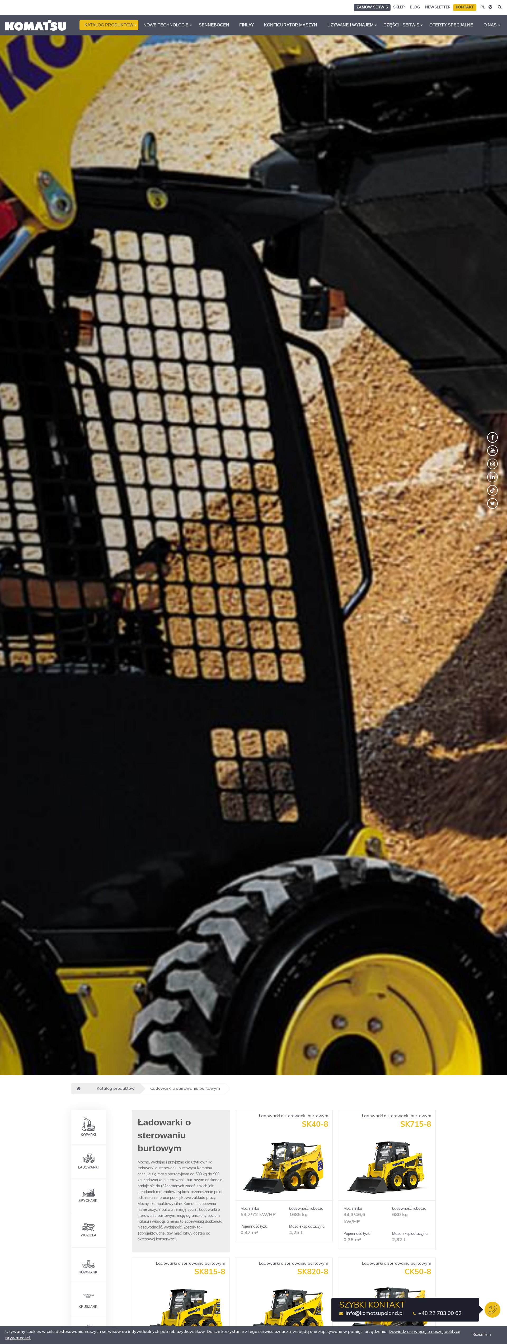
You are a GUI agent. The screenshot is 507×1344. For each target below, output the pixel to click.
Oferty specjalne (451, 25)
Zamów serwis (372, 8)
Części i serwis (401, 25)
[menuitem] (108, 25)
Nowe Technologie (166, 25)
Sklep (399, 8)
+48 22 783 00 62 (440, 1313)
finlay (246, 25)
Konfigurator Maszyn (290, 25)
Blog (415, 8)
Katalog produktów (108, 25)
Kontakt (465, 8)
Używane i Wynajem (350, 25)
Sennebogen (214, 25)
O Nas (490, 25)
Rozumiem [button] (481, 1335)
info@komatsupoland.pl (375, 1313)
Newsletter (437, 8)
